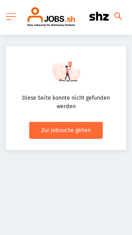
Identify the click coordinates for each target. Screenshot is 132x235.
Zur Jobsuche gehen (66, 130)
